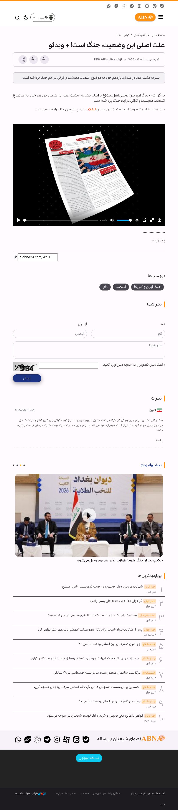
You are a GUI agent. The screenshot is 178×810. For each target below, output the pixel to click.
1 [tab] (24, 465)
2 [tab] (20, 465)
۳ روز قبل (151, 606)
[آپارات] (66, 740)
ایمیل (82, 324)
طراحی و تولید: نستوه (26, 793)
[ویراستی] (28, 740)
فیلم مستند (122, 35)
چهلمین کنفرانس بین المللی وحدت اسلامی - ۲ (116, 644)
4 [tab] (13, 465)
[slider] (60, 220)
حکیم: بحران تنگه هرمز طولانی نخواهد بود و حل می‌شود (120, 560)
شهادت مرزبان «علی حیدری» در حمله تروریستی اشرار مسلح (108, 586)
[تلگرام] (47, 740)
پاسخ (159, 440)
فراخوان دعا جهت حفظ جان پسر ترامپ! (122, 601)
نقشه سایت (84, 793)
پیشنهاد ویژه (151, 465)
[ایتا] (76, 740)
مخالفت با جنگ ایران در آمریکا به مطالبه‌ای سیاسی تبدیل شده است (101, 615)
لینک (92, 109)
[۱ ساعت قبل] (89, 515)
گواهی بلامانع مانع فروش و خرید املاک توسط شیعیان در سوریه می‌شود (101, 716)
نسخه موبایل (89, 757)
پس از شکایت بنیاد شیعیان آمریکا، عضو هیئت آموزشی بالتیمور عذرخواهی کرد (96, 629)
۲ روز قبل (151, 592)
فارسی (43, 17)
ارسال (27, 378)
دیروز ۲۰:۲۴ (150, 721)
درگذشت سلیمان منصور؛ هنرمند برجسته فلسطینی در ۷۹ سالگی (104, 673)
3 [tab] (17, 465)
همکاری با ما (114, 793)
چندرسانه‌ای (140, 35)
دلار (105, 286)
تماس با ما (70, 793)
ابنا (105, 17)
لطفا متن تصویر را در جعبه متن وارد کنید (134, 364)
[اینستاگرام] (57, 740)
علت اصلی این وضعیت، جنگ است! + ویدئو (107, 45)
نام (163, 324)
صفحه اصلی (158, 35)
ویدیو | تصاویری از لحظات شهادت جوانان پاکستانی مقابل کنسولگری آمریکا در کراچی (92, 658)
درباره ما (59, 793)
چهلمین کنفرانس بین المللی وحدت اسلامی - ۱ (117, 701)
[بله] (86, 740)
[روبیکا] (37, 740)
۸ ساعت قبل (149, 635)
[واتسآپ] (18, 740)
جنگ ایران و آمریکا (147, 286)
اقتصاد (121, 286)
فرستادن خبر (99, 793)
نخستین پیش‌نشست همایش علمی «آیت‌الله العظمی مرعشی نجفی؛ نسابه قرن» (94, 687)
